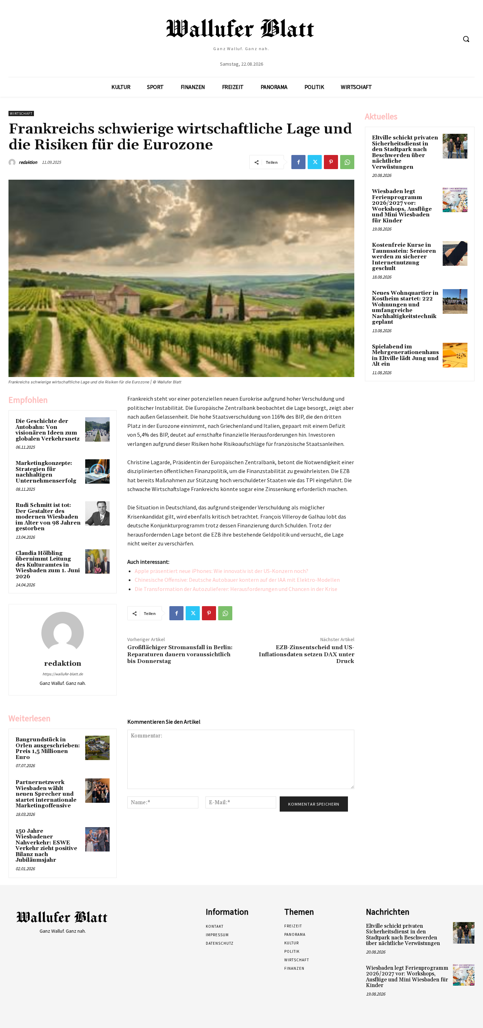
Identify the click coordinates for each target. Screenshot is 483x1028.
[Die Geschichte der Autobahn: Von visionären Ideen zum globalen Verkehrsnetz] (97, 429)
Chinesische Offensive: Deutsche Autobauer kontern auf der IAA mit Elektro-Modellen (237, 579)
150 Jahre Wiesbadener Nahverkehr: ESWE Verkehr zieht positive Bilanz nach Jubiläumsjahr (46, 846)
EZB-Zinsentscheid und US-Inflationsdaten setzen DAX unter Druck (306, 654)
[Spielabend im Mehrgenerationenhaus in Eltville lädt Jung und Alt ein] (455, 355)
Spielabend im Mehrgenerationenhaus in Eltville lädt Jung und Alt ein (405, 355)
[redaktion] (13, 162)
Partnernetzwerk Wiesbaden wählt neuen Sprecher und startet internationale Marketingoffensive (46, 794)
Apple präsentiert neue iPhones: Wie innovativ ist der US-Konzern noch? (221, 570)
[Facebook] (298, 162)
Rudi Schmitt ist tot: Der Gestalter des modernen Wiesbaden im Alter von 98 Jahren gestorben (48, 517)
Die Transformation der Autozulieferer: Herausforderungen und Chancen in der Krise (236, 588)
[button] (466, 38)
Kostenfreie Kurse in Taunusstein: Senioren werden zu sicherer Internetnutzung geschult (404, 257)
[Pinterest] (331, 162)
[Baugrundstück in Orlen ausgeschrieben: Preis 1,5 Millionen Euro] (97, 748)
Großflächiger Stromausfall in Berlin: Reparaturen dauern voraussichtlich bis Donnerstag (180, 654)
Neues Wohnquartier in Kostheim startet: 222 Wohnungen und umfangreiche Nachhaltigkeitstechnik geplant (405, 308)
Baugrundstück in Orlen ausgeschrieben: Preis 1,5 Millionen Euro (48, 748)
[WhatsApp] (347, 162)
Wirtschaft (21, 113)
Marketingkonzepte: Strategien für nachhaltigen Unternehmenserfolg (46, 472)
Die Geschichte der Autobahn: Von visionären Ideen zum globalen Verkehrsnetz (48, 430)
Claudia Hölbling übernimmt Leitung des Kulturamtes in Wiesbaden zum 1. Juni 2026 (48, 565)
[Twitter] (315, 162)
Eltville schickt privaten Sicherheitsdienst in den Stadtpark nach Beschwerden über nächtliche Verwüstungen (405, 153)
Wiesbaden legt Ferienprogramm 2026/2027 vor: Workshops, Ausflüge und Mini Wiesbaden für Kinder (402, 206)
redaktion (28, 162)
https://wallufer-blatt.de (62, 673)
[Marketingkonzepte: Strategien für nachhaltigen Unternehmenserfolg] (97, 471)
